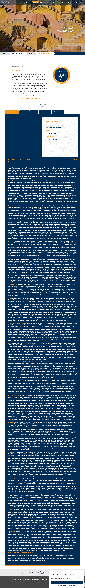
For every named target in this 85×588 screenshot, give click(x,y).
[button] (82, 572)
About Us (25, 584)
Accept (66, 582)
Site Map (38, 584)
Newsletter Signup (42, 584)
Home (4, 53)
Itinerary (24, 112)
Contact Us (21, 584)
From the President (33, 2)
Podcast (61, 2)
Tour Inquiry (45, 112)
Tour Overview (12, 112)
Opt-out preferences (63, 585)
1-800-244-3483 (47, 2)
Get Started (58, 112)
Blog (70, 2)
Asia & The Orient (17, 53)
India (30, 53)
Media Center (29, 584)
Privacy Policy (72, 585)
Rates (34, 112)
